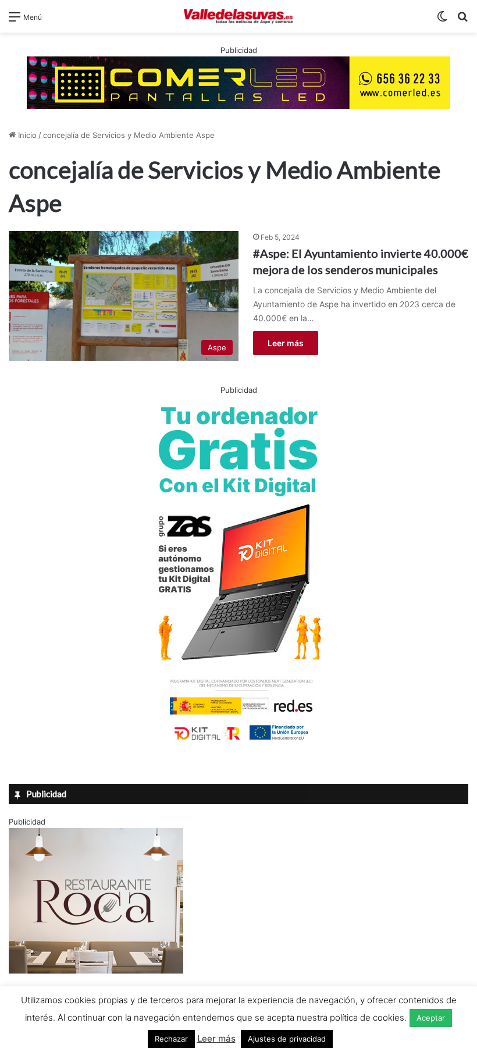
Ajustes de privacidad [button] (287, 1038)
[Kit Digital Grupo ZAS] (238, 742)
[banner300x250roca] (96, 970)
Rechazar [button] (171, 1038)
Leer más (286, 343)
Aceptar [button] (431, 1017)
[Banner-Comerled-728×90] (238, 81)
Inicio (26, 135)
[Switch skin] (442, 21)
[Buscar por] (462, 21)
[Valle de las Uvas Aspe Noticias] (238, 16)
